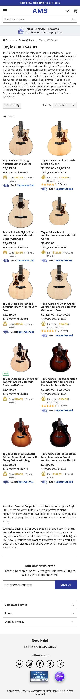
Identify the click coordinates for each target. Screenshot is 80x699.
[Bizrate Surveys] (43, 679)
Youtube (19, 664)
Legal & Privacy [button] (14, 621)
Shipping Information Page (35, 536)
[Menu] (5, 10)
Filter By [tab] (14, 105)
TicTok (50, 664)
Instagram (29, 664)
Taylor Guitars (26, 40)
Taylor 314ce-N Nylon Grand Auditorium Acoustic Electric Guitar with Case (58, 307)
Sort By (47, 105)
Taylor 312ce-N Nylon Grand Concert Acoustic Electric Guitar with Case (19, 235)
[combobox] (40, 19)
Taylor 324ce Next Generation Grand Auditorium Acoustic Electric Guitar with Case (59, 382)
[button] (75, 10)
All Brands (8, 40)
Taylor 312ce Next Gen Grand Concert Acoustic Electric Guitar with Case (20, 382)
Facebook (40, 664)
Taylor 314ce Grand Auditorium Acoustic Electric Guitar (58, 235)
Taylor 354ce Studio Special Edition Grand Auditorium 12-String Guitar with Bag (20, 457)
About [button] (9, 613)
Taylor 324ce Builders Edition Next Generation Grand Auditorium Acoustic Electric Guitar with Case (58, 457)
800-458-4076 (46, 647)
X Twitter (60, 664)
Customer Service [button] (16, 605)
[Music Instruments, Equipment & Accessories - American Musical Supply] (40, 11)
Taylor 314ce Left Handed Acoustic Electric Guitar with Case (20, 307)
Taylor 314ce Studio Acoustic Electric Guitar (58, 162)
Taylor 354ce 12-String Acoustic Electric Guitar (17, 162)
